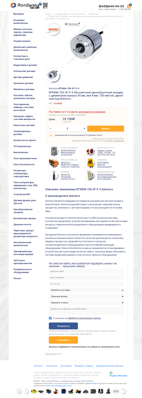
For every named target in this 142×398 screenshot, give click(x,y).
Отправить (63, 340)
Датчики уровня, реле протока (25, 202)
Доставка (66, 365)
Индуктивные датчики (25, 65)
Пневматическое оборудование (23, 271)
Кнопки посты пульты (25, 140)
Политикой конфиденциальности (59, 386)
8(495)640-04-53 (111, 6)
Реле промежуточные (25, 158)
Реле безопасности (24, 164)
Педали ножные (22, 41)
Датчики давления (23, 77)
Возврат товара (84, 365)
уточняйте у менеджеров (114, 141)
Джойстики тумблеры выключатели (25, 48)
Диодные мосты (22, 224)
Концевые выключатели (21, 21)
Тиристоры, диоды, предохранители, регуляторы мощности (25, 233)
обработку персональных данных (84, 318)
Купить (105, 128)
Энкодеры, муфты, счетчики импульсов (24, 117)
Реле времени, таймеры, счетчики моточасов (24, 107)
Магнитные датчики (24, 89)
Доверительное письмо (109, 365)
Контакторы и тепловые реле (22, 57)
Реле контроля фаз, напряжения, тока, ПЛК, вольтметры (26, 185)
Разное (17, 278)
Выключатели (21, 152)
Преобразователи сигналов (23, 211)
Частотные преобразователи (23, 262)
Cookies (95, 383)
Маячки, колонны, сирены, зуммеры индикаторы (23, 32)
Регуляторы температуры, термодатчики (21, 173)
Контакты (51, 365)
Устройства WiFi (22, 194)
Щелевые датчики (23, 83)
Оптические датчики (24, 71)
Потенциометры (22, 146)
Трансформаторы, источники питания (23, 253)
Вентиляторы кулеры (25, 218)
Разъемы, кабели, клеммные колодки (24, 97)
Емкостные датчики (24, 125)
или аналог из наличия (92, 111)
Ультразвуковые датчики (22, 132)
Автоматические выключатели (22, 244)
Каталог (18, 14)
